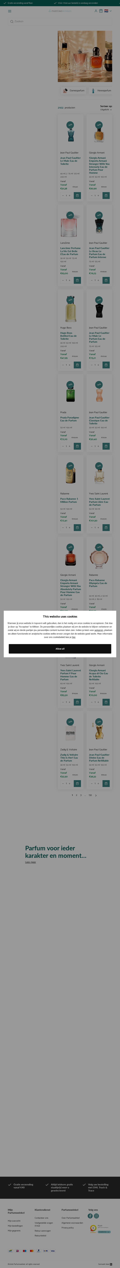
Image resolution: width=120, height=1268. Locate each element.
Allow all (60, 649)
